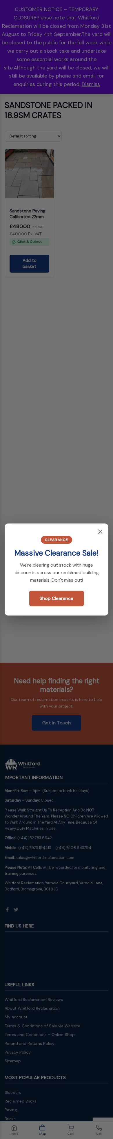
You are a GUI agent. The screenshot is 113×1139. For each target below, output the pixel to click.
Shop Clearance (56, 598)
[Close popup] (100, 532)
